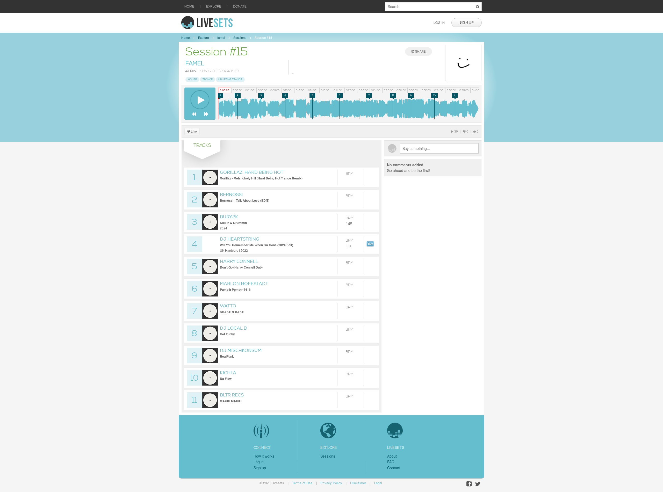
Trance (208, 79)
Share (420, 52)
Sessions (239, 37)
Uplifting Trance (230, 79)
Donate (240, 6)
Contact (393, 467)
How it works (264, 456)
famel (221, 37)
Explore (213, 6)
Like (193, 131)
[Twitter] (477, 484)
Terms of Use (302, 482)
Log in (439, 23)
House (192, 79)
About (392, 456)
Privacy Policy (331, 482)
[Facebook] (469, 484)
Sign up (466, 22)
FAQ (390, 461)
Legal (378, 482)
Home (189, 6)
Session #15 (263, 37)
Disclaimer (358, 482)
